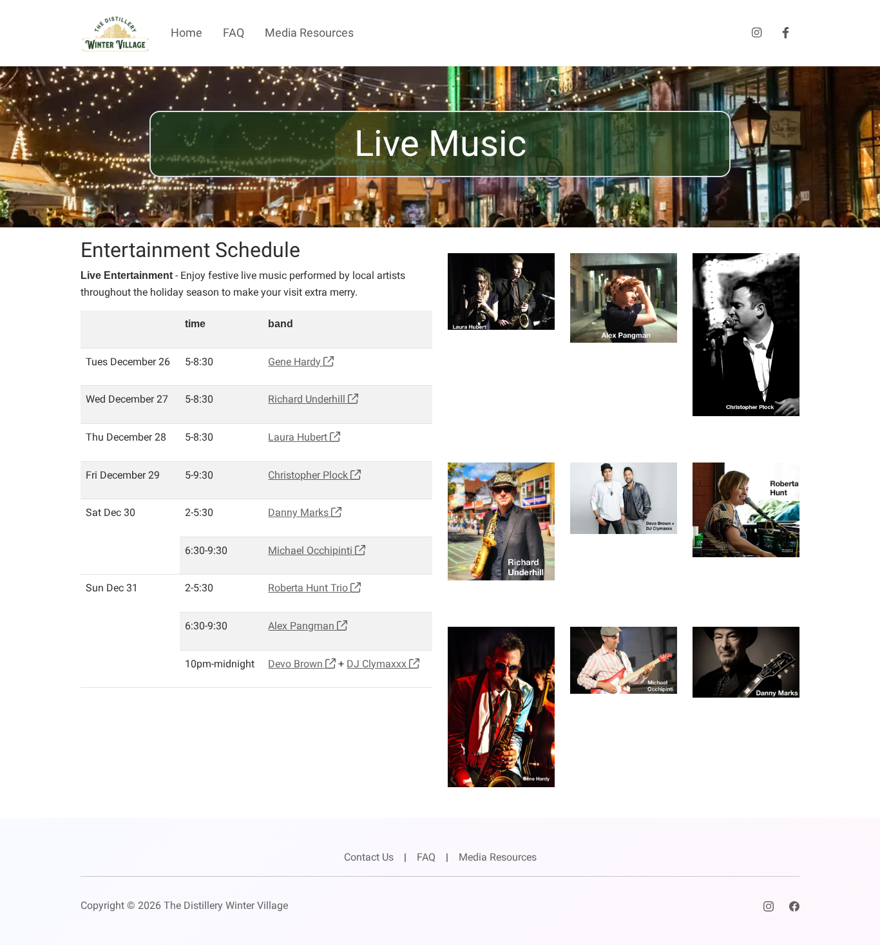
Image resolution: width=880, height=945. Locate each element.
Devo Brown (296, 664)
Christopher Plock (309, 475)
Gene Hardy (295, 362)
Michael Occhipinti (311, 550)
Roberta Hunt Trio (309, 588)
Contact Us (369, 857)
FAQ (233, 32)
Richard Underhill (308, 399)
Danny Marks (299, 512)
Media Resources (309, 32)
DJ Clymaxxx (378, 664)
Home (186, 32)
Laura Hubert (299, 437)
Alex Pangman (302, 626)
